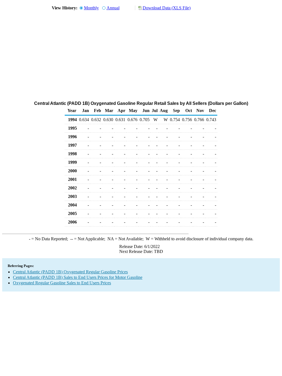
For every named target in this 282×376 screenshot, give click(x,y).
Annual (113, 8)
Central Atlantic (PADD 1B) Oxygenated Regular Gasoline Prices (70, 271)
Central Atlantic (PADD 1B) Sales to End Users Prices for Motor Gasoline (77, 277)
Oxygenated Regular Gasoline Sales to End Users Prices (62, 282)
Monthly (91, 8)
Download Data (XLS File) (167, 8)
